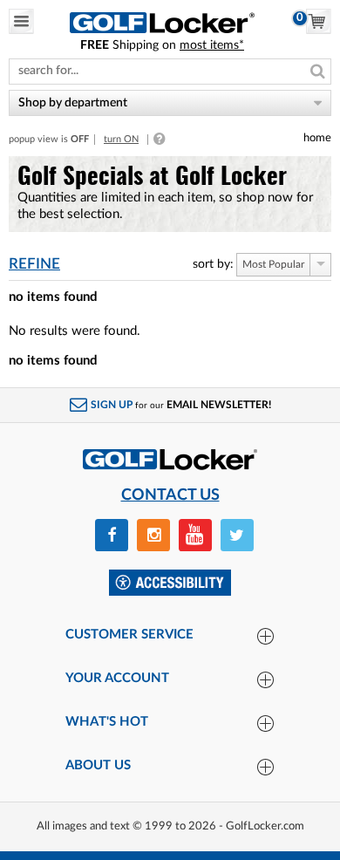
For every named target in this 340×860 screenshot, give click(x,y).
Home (317, 138)
